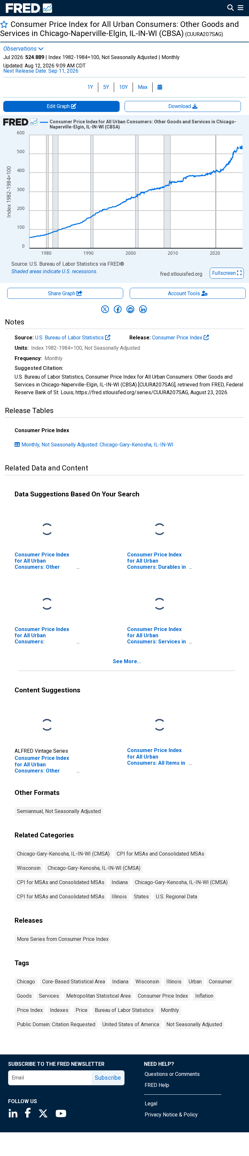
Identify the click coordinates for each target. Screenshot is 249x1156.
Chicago (26, 982)
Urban (195, 982)
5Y (106, 87)
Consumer (220, 982)
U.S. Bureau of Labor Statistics (70, 338)
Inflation (204, 996)
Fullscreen (224, 273)
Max (143, 87)
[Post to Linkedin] (143, 309)
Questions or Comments (172, 1074)
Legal (151, 1104)
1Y (90, 87)
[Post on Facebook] (118, 309)
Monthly (170, 1010)
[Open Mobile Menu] (240, 8)
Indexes (59, 1010)
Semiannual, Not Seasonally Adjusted (59, 811)
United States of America (130, 1024)
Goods (24, 996)
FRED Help (157, 1085)
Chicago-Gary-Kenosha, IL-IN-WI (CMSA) (63, 854)
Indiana (120, 882)
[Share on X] (105, 309)
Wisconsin (29, 868)
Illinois (119, 897)
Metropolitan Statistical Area (98, 996)
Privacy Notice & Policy (171, 1115)
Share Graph (62, 293)
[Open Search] (230, 8)
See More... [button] (127, 661)
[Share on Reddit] (130, 309)
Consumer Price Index (178, 338)
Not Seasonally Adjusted (194, 1024)
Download (180, 106)
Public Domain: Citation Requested (56, 1024)
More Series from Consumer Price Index (63, 939)
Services (49, 996)
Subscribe (108, 1077)
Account (184, 293)
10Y (123, 87)
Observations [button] (20, 49)
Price (82, 1010)
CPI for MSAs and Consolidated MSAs (160, 854)
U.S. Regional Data (176, 897)
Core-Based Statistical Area (73, 982)
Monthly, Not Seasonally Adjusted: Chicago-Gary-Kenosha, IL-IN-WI (97, 445)
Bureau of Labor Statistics (124, 1010)
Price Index (30, 1010)
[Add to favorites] (4, 24)
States (141, 897)
